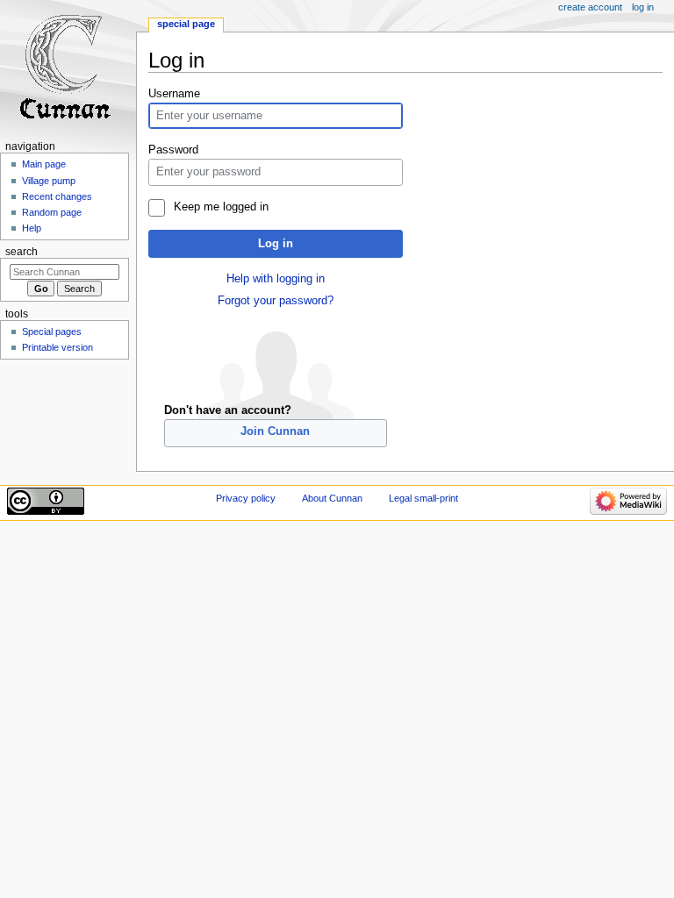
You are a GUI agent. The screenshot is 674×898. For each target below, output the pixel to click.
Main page (44, 164)
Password (173, 150)
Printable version (57, 347)
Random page (52, 212)
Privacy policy (246, 498)
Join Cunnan (275, 431)
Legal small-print (423, 498)
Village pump (48, 180)
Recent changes (57, 196)
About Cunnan (332, 498)
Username (174, 94)
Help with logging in (275, 279)
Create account (590, 7)
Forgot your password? (275, 301)
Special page (186, 23)
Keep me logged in (221, 207)
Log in (275, 244)
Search (21, 251)
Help (31, 228)
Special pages (52, 331)
